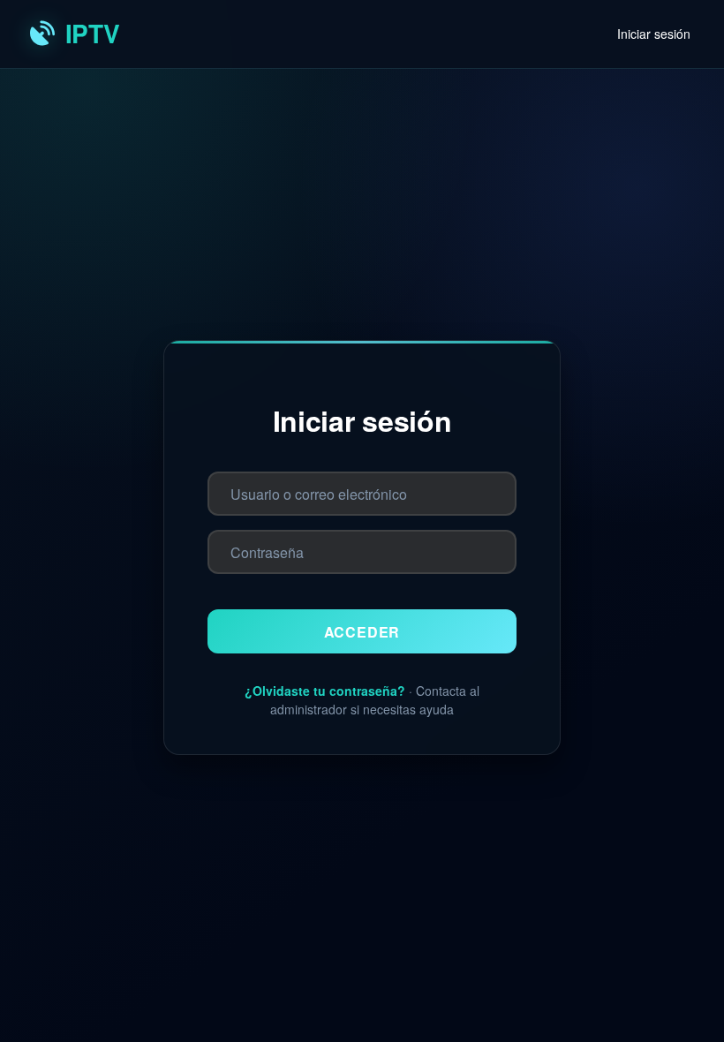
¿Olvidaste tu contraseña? (325, 690)
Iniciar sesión (653, 33)
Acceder (362, 632)
